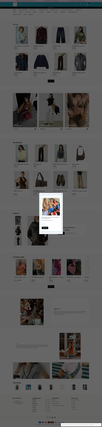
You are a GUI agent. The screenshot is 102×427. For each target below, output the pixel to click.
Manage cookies (97, 424)
